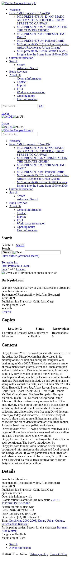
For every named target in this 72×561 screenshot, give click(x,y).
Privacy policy (39, 554)
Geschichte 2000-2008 (22, 520)
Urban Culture (55, 520)
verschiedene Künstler (15, 524)
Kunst (41, 520)
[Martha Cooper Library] (17, 3)
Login (5, 113)
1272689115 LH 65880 (16, 503)
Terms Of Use (58, 554)
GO (41, 105)
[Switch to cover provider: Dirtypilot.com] (19, 272)
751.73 (55, 500)
